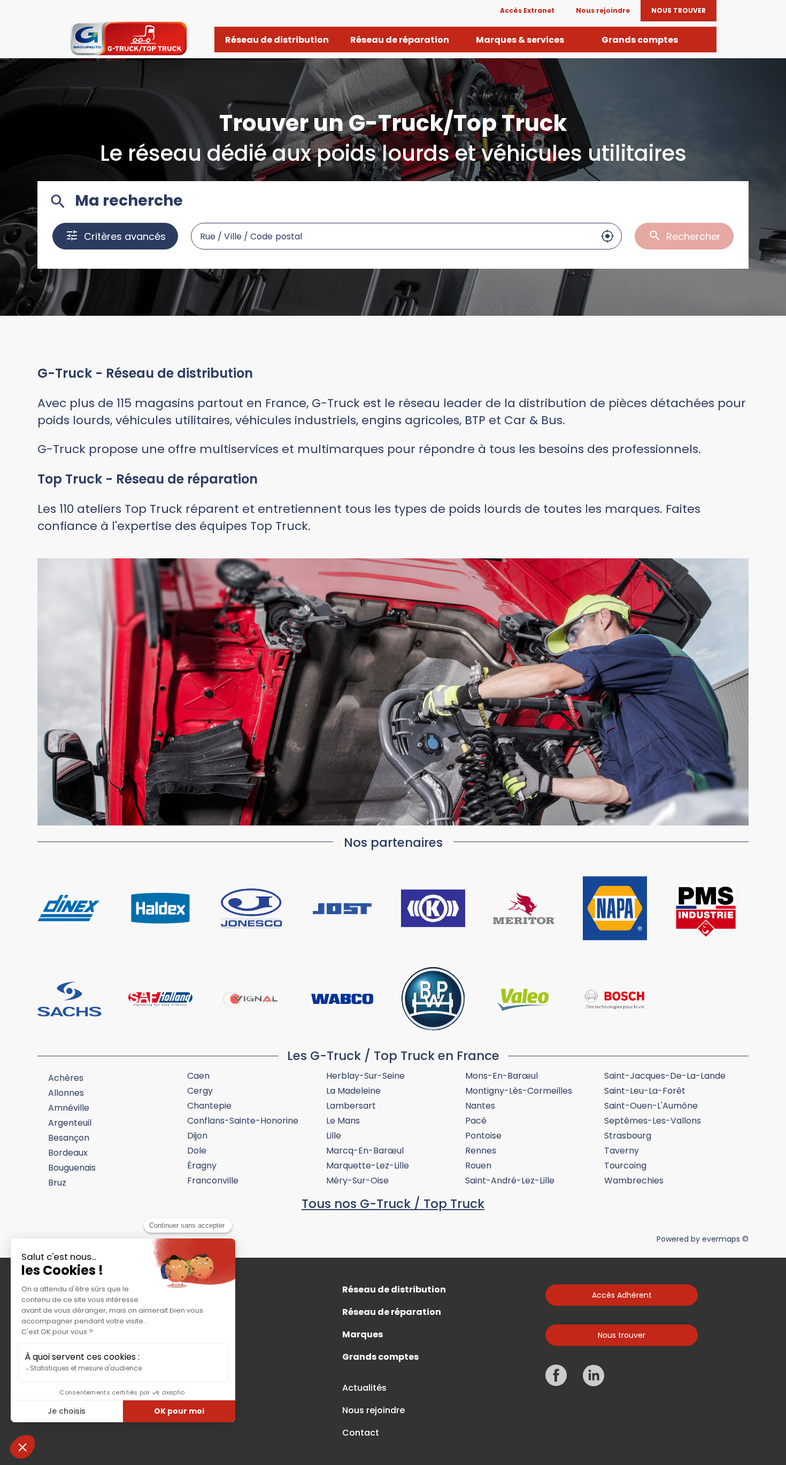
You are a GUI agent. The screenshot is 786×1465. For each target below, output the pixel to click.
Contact (360, 1433)
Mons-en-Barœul (501, 1076)
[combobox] (392, 236)
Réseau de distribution (394, 1289)
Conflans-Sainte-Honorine (242, 1121)
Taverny (621, 1150)
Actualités (364, 1388)
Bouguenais (72, 1168)
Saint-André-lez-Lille (509, 1180)
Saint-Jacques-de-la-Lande (665, 1076)
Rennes (480, 1150)
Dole (196, 1150)
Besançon (68, 1138)
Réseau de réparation (391, 1312)
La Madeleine (353, 1091)
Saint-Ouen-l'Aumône (651, 1106)
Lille (333, 1135)
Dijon (197, 1135)
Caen (198, 1076)
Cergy (200, 1091)
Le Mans (343, 1121)
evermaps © (725, 1239)
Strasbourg (627, 1135)
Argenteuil (69, 1123)
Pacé (476, 1121)
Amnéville (68, 1108)
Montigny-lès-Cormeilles (518, 1091)
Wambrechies (634, 1180)
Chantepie (209, 1106)
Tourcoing (625, 1165)
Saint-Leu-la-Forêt (644, 1091)
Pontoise (483, 1135)
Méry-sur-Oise (357, 1180)
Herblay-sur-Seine (365, 1076)
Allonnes (66, 1093)
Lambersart (351, 1106)
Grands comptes (380, 1357)
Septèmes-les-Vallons (652, 1121)
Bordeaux (68, 1153)
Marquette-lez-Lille (367, 1165)
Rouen (478, 1165)
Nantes (480, 1106)
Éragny (202, 1165)
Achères (65, 1078)
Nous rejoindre (373, 1410)
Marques (362, 1334)
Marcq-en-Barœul (365, 1150)
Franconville (212, 1180)
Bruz (57, 1182)
